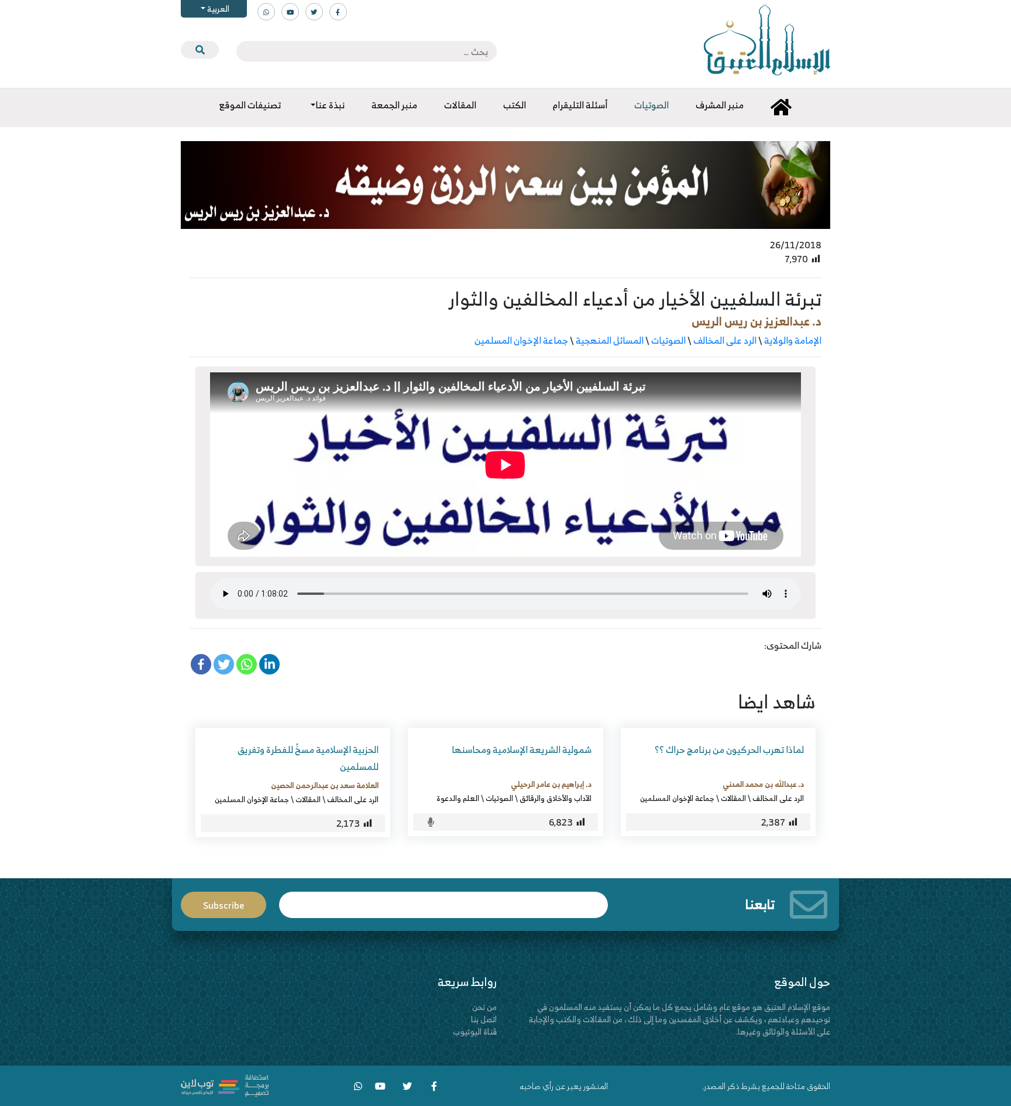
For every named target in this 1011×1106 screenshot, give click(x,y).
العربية (217, 8)
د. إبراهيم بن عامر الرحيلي (551, 784)
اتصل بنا (484, 1019)
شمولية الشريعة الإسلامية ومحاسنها (522, 749)
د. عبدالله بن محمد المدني (763, 784)
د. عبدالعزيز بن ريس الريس (756, 321)
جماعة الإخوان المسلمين (521, 340)
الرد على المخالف (724, 340)
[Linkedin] (269, 664)
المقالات (733, 798)
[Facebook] (201, 664)
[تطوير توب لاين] (225, 1084)
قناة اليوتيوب (475, 1031)
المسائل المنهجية (610, 340)
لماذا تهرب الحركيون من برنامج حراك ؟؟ (729, 749)
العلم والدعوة (457, 798)
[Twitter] (224, 664)
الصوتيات (668, 340)
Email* (443, 899)
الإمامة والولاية (792, 340)
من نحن (484, 1006)
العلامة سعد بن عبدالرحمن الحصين (325, 785)
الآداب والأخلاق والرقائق (556, 798)
